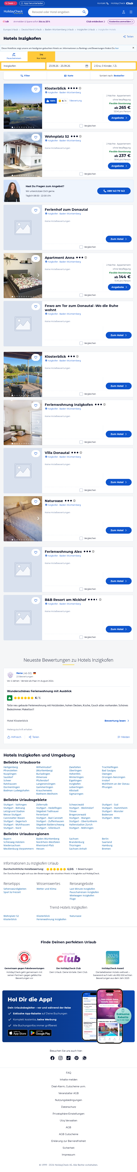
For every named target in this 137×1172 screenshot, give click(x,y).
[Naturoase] (23, 518)
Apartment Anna (59, 258)
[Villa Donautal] (23, 470)
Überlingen (75, 770)
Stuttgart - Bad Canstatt (49, 817)
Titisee (73, 811)
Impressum (68, 1154)
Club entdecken (94, 21)
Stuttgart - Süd (110, 804)
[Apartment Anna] (23, 275)
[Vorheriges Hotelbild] (8, 106)
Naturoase (54, 501)
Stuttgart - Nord (12, 827)
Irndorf (106, 780)
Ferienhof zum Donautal (66, 210)
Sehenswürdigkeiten (15, 888)
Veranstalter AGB (68, 1093)
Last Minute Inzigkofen (82, 888)
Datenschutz (68, 1106)
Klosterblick (55, 88)
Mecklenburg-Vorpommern (19, 848)
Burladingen (43, 773)
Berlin (105, 838)
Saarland (107, 842)
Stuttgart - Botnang (14, 807)
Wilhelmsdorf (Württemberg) (44, 769)
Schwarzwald (76, 804)
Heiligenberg (11, 767)
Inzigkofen (75, 783)
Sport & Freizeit (12, 892)
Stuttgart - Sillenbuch (48, 827)
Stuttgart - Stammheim (114, 807)
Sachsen (74, 838)
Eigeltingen (75, 780)
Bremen (106, 848)
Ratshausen (10, 783)
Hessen (40, 848)
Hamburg (107, 845)
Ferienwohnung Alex (63, 552)
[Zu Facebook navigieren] (52, 1058)
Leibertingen (76, 787)
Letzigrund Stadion (14, 811)
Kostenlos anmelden (120, 21)
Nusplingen (10, 773)
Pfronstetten (10, 770)
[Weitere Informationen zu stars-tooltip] (79, 88)
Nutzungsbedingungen (68, 1100)
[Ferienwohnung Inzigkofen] (23, 422)
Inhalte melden (68, 1079)
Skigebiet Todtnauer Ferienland (47, 813)
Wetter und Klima (46, 888)
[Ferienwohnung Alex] (23, 569)
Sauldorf (8, 777)
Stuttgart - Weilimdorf (81, 807)
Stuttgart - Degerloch (15, 821)
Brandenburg (76, 842)
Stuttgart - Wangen (79, 817)
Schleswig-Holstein (14, 842)
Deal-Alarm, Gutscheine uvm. (68, 1086)
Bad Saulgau (109, 770)
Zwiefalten (75, 767)
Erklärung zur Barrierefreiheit (68, 1141)
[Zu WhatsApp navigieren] (84, 1058)
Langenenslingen (45, 783)
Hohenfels (75, 773)
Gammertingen (44, 787)
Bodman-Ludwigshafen (16, 790)
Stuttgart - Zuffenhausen (50, 821)
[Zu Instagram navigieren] (60, 1058)
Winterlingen (76, 777)
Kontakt (101, 3)
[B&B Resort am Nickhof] (23, 617)
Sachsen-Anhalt (78, 848)
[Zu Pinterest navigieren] (76, 1058)
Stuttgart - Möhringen (81, 827)
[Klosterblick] (23, 106)
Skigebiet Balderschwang (50, 824)
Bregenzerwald (77, 814)
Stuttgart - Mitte (111, 817)
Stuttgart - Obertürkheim (83, 821)
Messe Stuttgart (12, 814)
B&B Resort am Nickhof (65, 600)
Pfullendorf (42, 780)
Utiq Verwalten (68, 1120)
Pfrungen (107, 787)
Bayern (7, 838)
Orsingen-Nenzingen (113, 777)
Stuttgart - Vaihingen (15, 804)
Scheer (7, 780)
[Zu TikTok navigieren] (68, 1058)
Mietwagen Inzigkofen (82, 895)
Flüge (73, 898)
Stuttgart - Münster (112, 811)
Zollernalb (42, 804)
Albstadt (74, 790)
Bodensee (107, 814)
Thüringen (75, 845)
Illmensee (41, 777)
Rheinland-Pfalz (45, 845)
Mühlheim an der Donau (115, 783)
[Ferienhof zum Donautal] (23, 227)
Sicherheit (69, 1147)
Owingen (107, 773)
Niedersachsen (12, 845)
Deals (9, 3)
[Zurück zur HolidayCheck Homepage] (13, 12)
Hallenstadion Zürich (81, 824)
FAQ (68, 1072)
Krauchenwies (44, 790)
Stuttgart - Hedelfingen (49, 807)
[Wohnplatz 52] (23, 154)
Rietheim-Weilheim (47, 793)
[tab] (14, 56)
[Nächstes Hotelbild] (38, 106)
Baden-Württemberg (47, 838)
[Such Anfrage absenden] (84, 12)
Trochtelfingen (110, 767)
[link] (123, 12)
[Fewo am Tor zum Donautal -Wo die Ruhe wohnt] (23, 323)
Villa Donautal (57, 453)
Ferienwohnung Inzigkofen (69, 405)
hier (117, 48)
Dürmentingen (12, 787)
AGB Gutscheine (68, 1134)
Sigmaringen (76, 793)
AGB (68, 1127)
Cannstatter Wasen (14, 817)
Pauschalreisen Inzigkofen (84, 892)
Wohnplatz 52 (57, 136)
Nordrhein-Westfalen (48, 842)
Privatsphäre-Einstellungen (68, 1113)
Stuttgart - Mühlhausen (17, 824)
